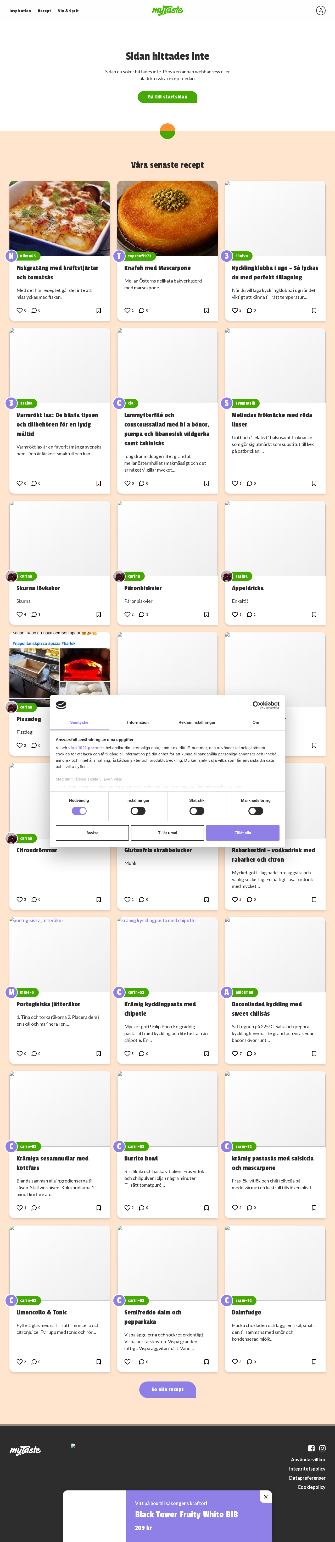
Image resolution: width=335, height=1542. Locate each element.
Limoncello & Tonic (41, 1312)
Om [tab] (256, 722)
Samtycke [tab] (79, 722)
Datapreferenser (307, 1478)
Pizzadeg (28, 719)
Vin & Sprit (68, 11)
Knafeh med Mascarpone (157, 268)
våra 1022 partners (86, 747)
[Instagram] (322, 1448)
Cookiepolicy (312, 1487)
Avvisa (92, 833)
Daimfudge (246, 1312)
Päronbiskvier (143, 588)
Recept (44, 11)
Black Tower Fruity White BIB (186, 1515)
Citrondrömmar (36, 850)
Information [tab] (138, 722)
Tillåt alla (243, 833)
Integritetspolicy (307, 1469)
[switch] (138, 811)
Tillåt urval (167, 833)
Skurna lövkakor (38, 588)
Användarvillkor (308, 1459)
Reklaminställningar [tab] (196, 722)
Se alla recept (168, 1389)
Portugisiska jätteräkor (48, 1004)
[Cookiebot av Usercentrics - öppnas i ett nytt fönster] (257, 705)
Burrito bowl (141, 1158)
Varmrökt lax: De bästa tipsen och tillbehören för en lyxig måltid (57, 424)
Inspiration (20, 11)
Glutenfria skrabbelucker (158, 850)
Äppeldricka (248, 588)
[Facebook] (311, 1448)
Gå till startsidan (167, 96)
